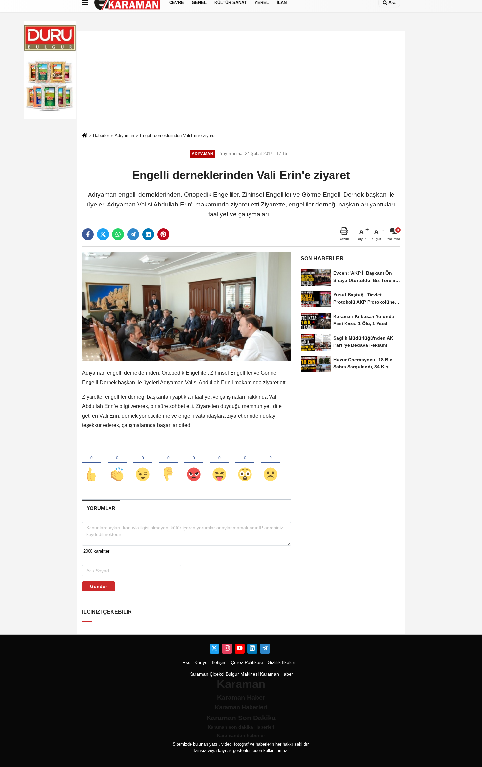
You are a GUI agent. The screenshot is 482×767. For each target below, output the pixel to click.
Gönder (98, 586)
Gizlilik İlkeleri (281, 662)
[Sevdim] (142, 463)
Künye (201, 662)
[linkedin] (148, 234)
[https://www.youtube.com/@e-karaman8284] (240, 649)
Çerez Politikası (247, 662)
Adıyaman (124, 135)
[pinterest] (163, 234)
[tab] (101, 508)
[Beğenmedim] (168, 463)
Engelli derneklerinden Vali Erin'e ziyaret (178, 135)
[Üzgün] (270, 463)
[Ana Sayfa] (84, 135)
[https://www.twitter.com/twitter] (214, 649)
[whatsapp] (118, 234)
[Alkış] (117, 463)
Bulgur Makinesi (242, 674)
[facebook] (88, 234)
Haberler (101, 135)
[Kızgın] (193, 463)
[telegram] (133, 234)
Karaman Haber (276, 674)
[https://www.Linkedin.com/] (252, 649)
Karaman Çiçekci (206, 674)
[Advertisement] (241, 82)
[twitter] (103, 234)
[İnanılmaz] (244, 463)
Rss (186, 662)
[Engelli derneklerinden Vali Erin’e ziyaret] (186, 306)
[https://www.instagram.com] (227, 649)
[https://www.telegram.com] (265, 649)
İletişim (219, 662)
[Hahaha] (219, 463)
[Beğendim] (91, 463)
